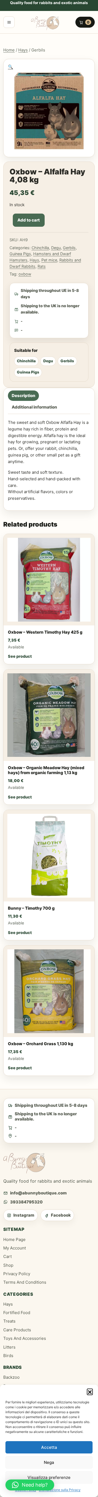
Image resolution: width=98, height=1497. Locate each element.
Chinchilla (40, 247)
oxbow (25, 274)
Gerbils (69, 247)
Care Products (17, 1329)
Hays (23, 50)
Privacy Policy (16, 1273)
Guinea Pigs (20, 253)
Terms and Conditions (24, 1282)
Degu (56, 247)
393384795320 (26, 1202)
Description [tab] (23, 395)
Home (9, 50)
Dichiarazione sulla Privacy (60, 1490)
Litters (9, 1347)
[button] (90, 1391)
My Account (14, 1248)
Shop (8, 1265)
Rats (42, 266)
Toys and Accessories (24, 1338)
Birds (8, 1355)
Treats (9, 1321)
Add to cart (28, 220)
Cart (7, 1256)
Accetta (49, 1447)
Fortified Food (16, 1312)
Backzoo (11, 1377)
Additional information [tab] (34, 407)
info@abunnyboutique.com (38, 1193)
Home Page (14, 1239)
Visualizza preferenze (49, 1477)
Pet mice (49, 260)
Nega (49, 1462)
